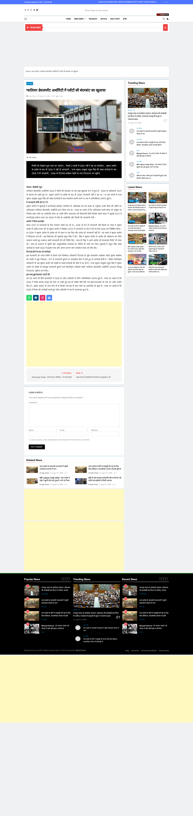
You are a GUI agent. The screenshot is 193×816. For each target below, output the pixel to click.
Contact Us (135, 651)
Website (94, 430)
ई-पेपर (125, 19)
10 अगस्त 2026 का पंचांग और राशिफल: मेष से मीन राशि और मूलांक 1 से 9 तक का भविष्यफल (136, 269)
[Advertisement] (96, 48)
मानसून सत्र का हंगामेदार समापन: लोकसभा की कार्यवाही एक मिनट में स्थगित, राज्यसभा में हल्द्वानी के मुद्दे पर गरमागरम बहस (147, 116)
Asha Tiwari (94, 473)
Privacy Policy (164, 651)
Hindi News (79, 19)
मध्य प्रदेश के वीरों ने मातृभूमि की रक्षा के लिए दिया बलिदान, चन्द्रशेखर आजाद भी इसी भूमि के (136, 228)
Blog (127, 651)
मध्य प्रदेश (35, 71)
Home (68, 19)
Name (43, 430)
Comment (33, 402)
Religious (93, 19)
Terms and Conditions (149, 651)
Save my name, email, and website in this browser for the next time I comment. (60, 440)
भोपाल (138, 151)
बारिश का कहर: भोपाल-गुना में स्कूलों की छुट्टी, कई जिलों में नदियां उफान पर (156, 249)
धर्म (130, 263)
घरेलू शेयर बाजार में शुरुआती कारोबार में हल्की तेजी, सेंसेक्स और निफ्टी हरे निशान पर (158, 269)
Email (74, 430)
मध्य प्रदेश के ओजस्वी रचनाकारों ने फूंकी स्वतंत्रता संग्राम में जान (139, 2)
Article (103, 19)
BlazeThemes (81, 650)
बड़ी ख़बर (130, 110)
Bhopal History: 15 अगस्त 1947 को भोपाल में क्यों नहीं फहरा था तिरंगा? (158, 228)
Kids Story (115, 19)
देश (134, 110)
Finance (153, 263)
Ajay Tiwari (32, 96)
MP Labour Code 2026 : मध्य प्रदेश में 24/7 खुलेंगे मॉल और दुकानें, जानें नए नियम (136, 249)
